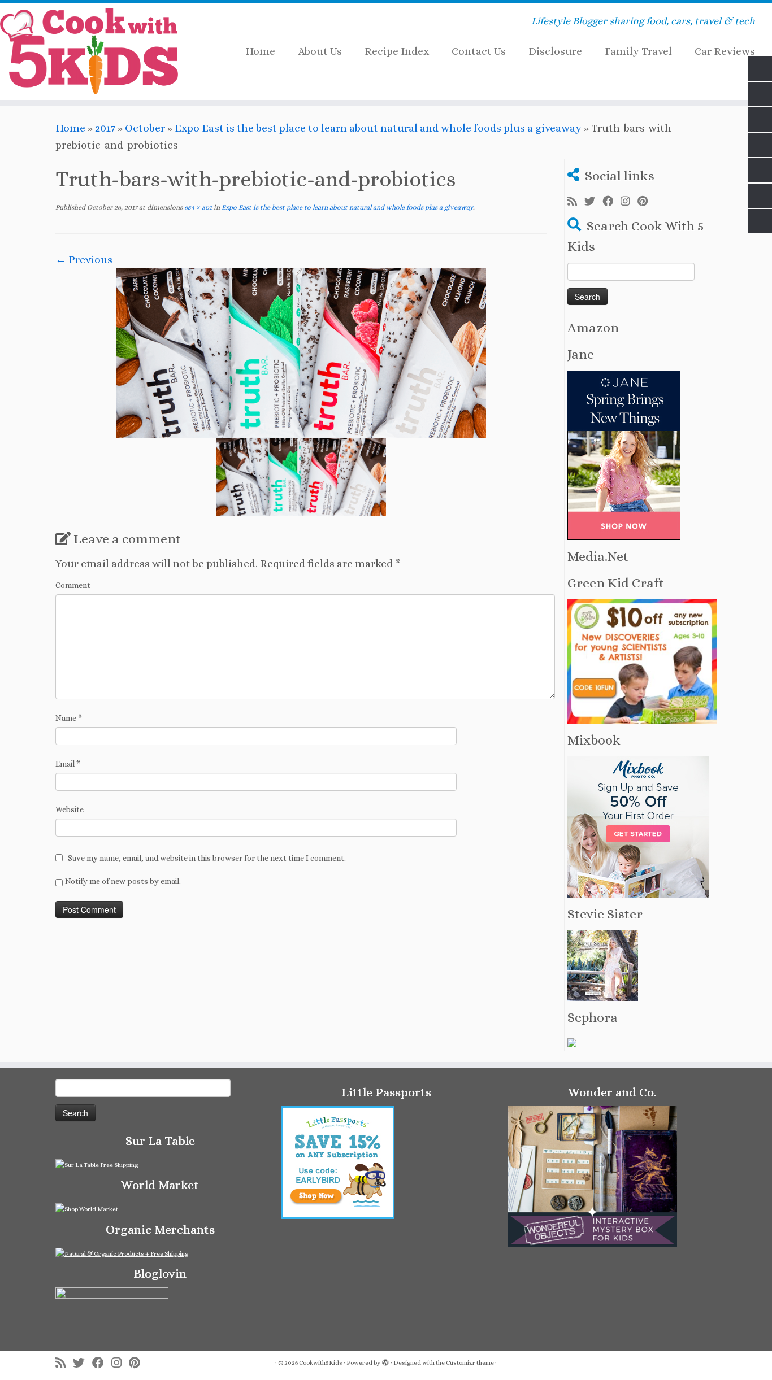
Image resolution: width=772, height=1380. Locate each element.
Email (67, 763)
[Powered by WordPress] (385, 1361)
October (145, 128)
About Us (320, 51)
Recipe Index (397, 51)
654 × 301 (197, 207)
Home (260, 51)
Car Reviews (725, 51)
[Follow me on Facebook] (611, 201)
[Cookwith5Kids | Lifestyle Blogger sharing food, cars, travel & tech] (89, 51)
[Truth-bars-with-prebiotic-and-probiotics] (301, 477)
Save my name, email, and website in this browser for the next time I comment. (207, 858)
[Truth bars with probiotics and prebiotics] (301, 352)
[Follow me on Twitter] (593, 201)
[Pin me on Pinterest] (646, 201)
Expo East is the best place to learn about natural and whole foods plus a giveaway (378, 128)
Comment (72, 585)
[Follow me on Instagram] (629, 201)
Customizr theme (470, 1362)
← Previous (83, 259)
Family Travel (638, 51)
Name (68, 717)
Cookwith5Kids (320, 1362)
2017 (105, 128)
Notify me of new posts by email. (123, 881)
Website (69, 809)
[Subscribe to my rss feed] (575, 201)
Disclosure (555, 51)
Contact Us (479, 51)
